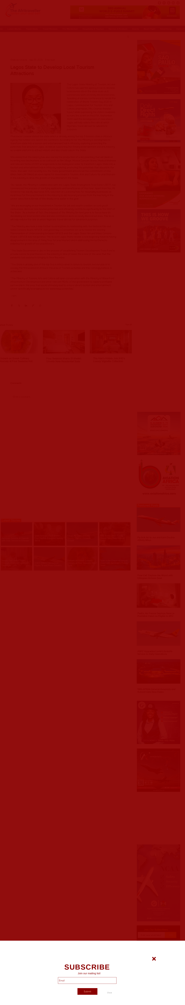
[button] (109, 992)
